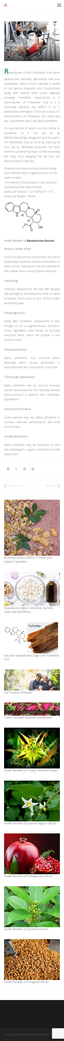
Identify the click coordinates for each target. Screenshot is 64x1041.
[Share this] (8, 469)
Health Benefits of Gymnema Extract (26, 929)
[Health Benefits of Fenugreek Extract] (32, 959)
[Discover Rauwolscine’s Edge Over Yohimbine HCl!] (32, 638)
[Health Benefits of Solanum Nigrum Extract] (32, 801)
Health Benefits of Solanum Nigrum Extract (30, 823)
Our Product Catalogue (18, 692)
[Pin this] (33, 469)
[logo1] (5, 5)
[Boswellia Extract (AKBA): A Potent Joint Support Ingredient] (32, 528)
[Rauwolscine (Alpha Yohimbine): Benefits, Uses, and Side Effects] (32, 589)
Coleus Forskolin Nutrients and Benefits (28, 717)
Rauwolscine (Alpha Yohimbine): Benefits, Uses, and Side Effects (29, 610)
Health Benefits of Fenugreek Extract (26, 982)
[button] (59, 5)
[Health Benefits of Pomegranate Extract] (32, 853)
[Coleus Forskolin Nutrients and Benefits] (32, 708)
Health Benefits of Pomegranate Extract (28, 876)
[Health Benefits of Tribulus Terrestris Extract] (32, 748)
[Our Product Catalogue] (32, 679)
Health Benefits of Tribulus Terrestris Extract (31, 770)
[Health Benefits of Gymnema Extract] (32, 906)
